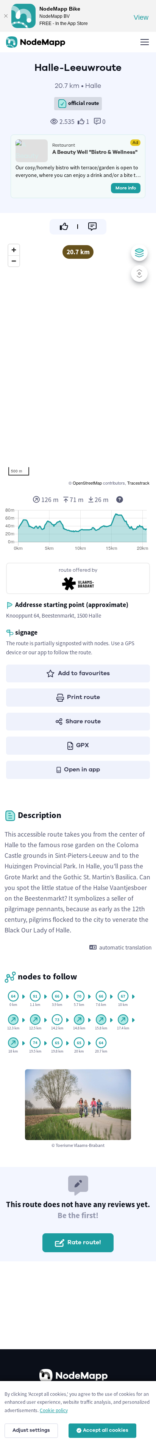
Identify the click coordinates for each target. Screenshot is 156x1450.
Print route (83, 697)
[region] (78, 364)
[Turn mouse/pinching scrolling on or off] (139, 273)
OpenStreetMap (87, 483)
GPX (82, 745)
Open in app (82, 769)
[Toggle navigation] (144, 42)
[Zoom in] (13, 249)
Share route (83, 721)
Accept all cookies (105, 1430)
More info (125, 188)
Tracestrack (138, 483)
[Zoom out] (13, 260)
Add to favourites (84, 673)
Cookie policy (54, 1410)
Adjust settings (31, 1430)
